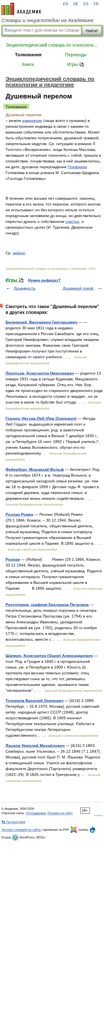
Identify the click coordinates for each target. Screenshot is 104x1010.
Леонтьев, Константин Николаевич (40, 373)
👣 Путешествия (13, 822)
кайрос (19, 253)
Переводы (76, 54)
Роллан (13, 559)
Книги (28, 64)
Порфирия (77, 167)
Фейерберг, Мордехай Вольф (35, 469)
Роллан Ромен (19, 514)
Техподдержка (36, 813)
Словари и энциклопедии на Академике (47, 20)
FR (96, 4)
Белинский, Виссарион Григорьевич (41, 322)
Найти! (92, 30)
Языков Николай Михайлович (35, 745)
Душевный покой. (78, 288)
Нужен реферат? (44, 280)
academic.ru (21, 9)
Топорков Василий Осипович (35, 700)
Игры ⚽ (76, 64)
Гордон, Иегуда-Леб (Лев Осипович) (41, 418)
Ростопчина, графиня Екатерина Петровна (47, 604)
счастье (72, 221)
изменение (32, 120)
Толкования (28, 54)
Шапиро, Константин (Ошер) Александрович (49, 655)
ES (85, 4)
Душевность (24, 288)
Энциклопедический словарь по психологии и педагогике (52, 45)
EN (65, 4)
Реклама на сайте (60, 813)
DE (75, 4)
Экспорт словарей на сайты (21, 829)
